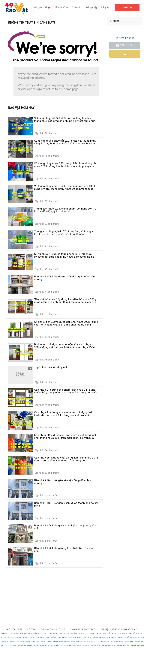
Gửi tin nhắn (126, 45)
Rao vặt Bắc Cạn (85, 637)
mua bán (43, 633)
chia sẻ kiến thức (89, 633)
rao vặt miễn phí (20, 633)
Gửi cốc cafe (14, 629)
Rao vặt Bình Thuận (44, 641)
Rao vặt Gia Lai (100, 641)
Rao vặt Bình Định (59, 641)
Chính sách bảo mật (82, 629)
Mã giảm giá (41, 7)
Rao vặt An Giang (43, 637)
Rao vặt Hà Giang (113, 641)
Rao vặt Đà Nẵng (130, 633)
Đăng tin (127, 7)
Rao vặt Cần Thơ (29, 637)
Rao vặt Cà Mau (73, 641)
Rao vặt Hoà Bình (123, 645)
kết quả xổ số (77, 633)
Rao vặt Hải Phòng (15, 637)
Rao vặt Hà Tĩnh (10, 645)
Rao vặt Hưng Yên (137, 645)
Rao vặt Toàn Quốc (103, 633)
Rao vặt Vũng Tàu (71, 637)
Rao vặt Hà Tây (66, 645)
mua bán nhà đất (53, 633)
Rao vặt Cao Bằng (87, 641)
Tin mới (76, 7)
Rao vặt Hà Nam (127, 641)
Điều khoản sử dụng (53, 629)
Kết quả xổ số (61, 7)
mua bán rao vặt (66, 633)
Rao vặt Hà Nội (117, 633)
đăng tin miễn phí (33, 633)
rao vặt (10, 633)
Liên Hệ (104, 629)
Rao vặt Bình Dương (12, 641)
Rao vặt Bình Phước (28, 641)
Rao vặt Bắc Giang (99, 637)
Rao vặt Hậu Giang (108, 645)
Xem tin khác (126, 37)
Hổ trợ (31, 629)
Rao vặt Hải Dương (24, 645)
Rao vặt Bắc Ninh (127, 637)
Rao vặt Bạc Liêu (113, 637)
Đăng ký (105, 7)
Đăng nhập (91, 7)
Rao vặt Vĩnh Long (57, 637)
